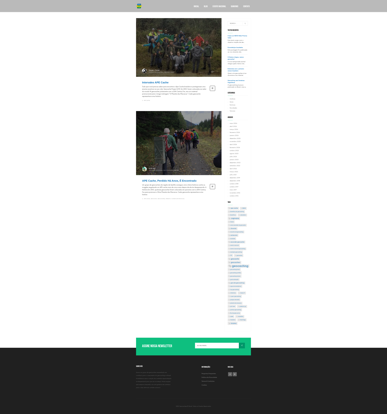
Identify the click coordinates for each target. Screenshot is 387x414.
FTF (231, 255)
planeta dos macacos (178, 198)
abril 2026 (233, 126)
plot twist (232, 306)
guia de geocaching (237, 283)
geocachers (235, 262)
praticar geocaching (235, 309)
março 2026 (234, 129)
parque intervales (234, 299)
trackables (240, 316)
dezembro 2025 (235, 138)
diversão (233, 228)
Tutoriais (232, 111)
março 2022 (234, 172)
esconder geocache (237, 242)
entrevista (234, 235)
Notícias (176, 170)
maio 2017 (233, 190)
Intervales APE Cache (155, 82)
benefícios (233, 215)
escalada (232, 238)
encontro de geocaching (236, 232)
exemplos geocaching (236, 252)
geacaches (239, 255)
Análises (232, 99)
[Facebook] (230, 374)
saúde (231, 316)
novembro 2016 (235, 193)
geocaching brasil (235, 269)
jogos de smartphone (235, 286)
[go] (245, 23)
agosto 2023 (234, 153)
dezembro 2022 (235, 163)
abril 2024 (233, 144)
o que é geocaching (235, 296)
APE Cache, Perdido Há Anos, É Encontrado (169, 180)
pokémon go (243, 306)
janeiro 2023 (234, 159)
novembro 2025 (235, 141)
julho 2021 (233, 175)
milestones (233, 293)
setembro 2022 (235, 166)
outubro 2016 (234, 196)
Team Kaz (152, 168)
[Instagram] (235, 374)
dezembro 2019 (235, 178)
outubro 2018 (234, 184)
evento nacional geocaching (237, 248)
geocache (154, 198)
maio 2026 (233, 123)
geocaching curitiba (235, 272)
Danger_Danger (154, 70)
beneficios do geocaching (237, 211)
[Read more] (212, 91)
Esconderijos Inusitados (235, 47)
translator (232, 319)
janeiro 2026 (234, 135)
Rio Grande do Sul (235, 313)
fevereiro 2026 (235, 132)
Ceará (232, 222)
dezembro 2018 (235, 181)
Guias (172, 72)
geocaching (161, 198)
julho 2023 (233, 156)
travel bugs (243, 319)
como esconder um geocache (238, 225)
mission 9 (168, 198)
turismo (233, 323)
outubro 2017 (234, 187)
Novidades (233, 108)
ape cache (147, 100)
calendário (243, 215)
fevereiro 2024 (235, 147)
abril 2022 (233, 169)
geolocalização (234, 279)
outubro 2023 (234, 150)
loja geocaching (234, 289)
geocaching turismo (235, 276)
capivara (235, 218)
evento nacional (234, 245)
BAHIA (244, 208)
